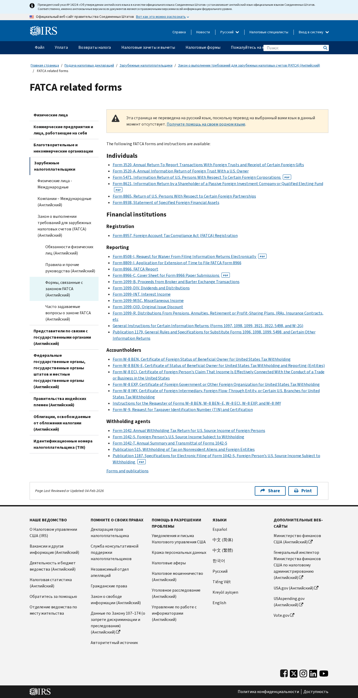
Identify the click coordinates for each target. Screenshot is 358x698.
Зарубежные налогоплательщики (146, 65)
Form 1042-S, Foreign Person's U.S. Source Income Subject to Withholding (178, 437)
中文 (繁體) (223, 550)
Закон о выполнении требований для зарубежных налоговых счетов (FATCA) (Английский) (249, 65)
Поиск (325, 48)
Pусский (220, 571)
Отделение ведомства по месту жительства (53, 610)
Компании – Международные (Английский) (64, 202)
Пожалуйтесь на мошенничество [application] (261, 47)
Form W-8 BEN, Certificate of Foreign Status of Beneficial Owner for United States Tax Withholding (202, 359)
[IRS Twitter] (294, 672)
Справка (179, 32)
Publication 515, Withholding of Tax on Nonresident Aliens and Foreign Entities (184, 449)
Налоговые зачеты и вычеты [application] (148, 47)
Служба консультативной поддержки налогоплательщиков (114, 552)
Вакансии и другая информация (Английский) (54, 549)
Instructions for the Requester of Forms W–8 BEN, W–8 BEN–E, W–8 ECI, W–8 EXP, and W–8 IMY (197, 403)
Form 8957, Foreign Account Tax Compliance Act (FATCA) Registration (175, 235)
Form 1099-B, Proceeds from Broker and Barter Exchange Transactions (176, 281)
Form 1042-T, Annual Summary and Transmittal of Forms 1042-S (170, 443)
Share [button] (274, 491)
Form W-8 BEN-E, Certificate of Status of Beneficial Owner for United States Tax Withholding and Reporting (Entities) (219, 365)
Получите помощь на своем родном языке (206, 124)
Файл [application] (39, 47)
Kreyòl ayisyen (225, 592)
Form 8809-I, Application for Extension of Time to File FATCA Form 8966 (177, 263)
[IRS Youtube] (323, 672)
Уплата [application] (61, 47)
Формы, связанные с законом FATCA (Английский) (64, 289)
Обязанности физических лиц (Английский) (69, 250)
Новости (203, 32)
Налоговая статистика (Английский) (51, 583)
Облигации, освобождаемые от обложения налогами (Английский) (62, 423)
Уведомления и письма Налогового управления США (179, 539)
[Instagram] (303, 672)
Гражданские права (109, 586)
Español (220, 529)
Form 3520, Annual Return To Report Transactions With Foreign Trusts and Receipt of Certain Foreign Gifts (208, 164)
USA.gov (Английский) (293, 588)
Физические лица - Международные (54, 184)
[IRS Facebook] (284, 672)
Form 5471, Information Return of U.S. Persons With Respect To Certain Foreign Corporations (201, 177)
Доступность (315, 691)
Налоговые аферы (169, 563)
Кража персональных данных (179, 552)
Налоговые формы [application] (203, 47)
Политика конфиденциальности (268, 691)
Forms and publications (127, 471)
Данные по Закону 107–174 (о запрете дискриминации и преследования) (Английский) (118, 622)
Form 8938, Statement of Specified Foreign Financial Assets (166, 202)
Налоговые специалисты (268, 32)
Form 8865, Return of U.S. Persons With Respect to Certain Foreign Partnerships (184, 196)
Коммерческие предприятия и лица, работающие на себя (63, 130)
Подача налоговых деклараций (89, 65)
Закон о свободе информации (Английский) (116, 599)
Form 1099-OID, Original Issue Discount (148, 307)
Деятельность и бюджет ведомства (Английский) (53, 566)
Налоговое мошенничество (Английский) (177, 576)
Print (306, 491)
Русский (227, 32)
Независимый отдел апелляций (110, 572)
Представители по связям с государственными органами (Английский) (62, 337)
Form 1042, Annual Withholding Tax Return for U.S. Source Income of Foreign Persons (189, 430)
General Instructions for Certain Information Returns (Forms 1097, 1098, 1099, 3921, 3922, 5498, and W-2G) (208, 325)
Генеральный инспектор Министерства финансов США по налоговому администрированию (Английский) (297, 565)
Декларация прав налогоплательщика (110, 532)
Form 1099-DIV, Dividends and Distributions (151, 288)
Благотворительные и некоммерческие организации (63, 148)
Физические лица (51, 115)
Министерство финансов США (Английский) (297, 539)
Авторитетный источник (114, 642)
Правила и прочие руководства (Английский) (70, 268)
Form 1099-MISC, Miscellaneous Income (148, 300)
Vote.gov (281, 615)
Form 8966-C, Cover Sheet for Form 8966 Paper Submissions (170, 275)
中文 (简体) (223, 540)
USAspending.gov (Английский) (289, 602)
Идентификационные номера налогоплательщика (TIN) (63, 444)
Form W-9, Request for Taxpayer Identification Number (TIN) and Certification (183, 409)
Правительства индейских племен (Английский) (60, 402)
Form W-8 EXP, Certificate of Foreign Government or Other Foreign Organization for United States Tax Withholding (216, 384)
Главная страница (45, 65)
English (219, 602)
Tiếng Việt (222, 582)
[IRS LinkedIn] (313, 672)
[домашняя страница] (43, 28)
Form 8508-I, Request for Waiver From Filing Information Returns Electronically (189, 256)
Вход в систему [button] (311, 32)
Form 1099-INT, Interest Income (142, 294)
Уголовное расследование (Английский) (176, 593)
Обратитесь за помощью (53, 596)
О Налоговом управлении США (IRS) (53, 532)
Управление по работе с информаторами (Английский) (174, 613)
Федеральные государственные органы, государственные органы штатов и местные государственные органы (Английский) (59, 371)
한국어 (219, 561)
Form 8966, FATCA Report (135, 269)
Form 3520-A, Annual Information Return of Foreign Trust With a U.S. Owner (181, 171)
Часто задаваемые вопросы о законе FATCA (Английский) (68, 313)
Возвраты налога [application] (94, 47)
